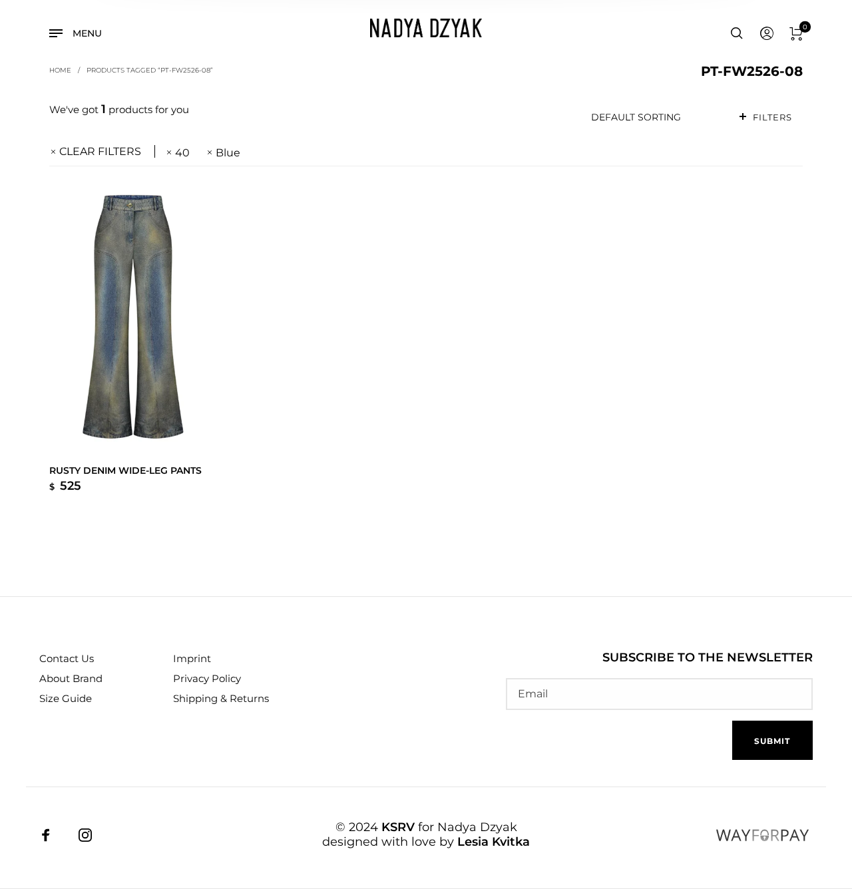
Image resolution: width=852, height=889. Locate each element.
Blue (228, 152)
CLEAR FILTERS (100, 151)
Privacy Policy (207, 678)
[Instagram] (85, 835)
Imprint (192, 658)
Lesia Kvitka (493, 841)
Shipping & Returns (221, 698)
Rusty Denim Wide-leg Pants (125, 470)
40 (182, 152)
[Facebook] (46, 835)
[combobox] (654, 117)
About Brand (71, 678)
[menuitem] (766, 34)
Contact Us (66, 658)
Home (60, 70)
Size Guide (65, 698)
